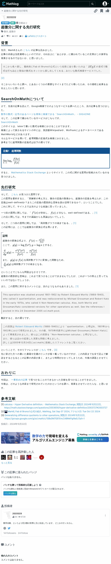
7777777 (11, 17)
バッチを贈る (10, 493)
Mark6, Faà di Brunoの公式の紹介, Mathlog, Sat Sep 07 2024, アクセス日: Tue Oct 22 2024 (54, 411)
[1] (95, 212)
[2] (3, 78)
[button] (105, 3)
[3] (56, 349)
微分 (6, 31)
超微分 (12, 31)
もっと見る (6, 462)
